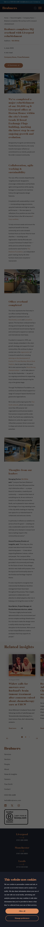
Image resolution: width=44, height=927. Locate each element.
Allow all (22, 911)
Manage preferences (22, 918)
